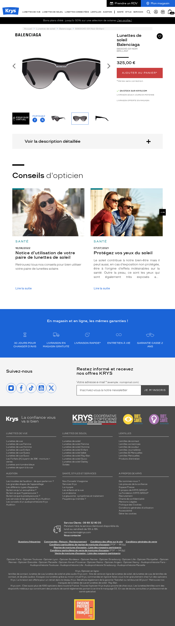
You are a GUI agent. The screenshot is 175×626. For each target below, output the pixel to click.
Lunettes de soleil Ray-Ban (76, 456)
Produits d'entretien (129, 459)
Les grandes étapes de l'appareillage (25, 484)
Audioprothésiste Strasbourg (100, 565)
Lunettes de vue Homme (19, 447)
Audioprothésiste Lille (71, 565)
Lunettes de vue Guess (18, 453)
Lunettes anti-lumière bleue (20, 464)
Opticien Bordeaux (69, 559)
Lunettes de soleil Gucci (74, 459)
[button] (170, 11)
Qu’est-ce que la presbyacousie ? (23, 496)
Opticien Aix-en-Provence (72, 562)
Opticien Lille (129, 559)
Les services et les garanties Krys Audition (28, 499)
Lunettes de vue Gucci (17, 456)
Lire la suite (23, 288)
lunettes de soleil (54, 574)
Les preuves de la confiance (133, 484)
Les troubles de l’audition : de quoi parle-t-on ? (30, 481)
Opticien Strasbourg (109, 559)
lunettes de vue (36, 574)
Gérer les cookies (128, 513)
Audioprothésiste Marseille (131, 565)
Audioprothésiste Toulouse (44, 565)
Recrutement (126, 496)
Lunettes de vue (14, 441)
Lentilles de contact (129, 441)
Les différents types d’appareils (22, 487)
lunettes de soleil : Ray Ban (103, 583)
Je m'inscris (155, 390)
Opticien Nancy (131, 562)
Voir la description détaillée (52, 141)
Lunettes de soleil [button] (52, 12)
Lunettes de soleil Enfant (75, 450)
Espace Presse (126, 487)
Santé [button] (120, 12)
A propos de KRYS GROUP (133, 490)
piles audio (71, 574)
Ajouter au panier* (139, 72)
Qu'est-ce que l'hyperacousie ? (22, 493)
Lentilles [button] (96, 12)
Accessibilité (125, 511)
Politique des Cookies (130, 505)
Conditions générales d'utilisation (136, 508)
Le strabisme (69, 493)
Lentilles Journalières (130, 450)
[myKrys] (156, 12)
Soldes (66, 464)
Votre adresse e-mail (108, 382)
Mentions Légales (128, 502)
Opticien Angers (113, 562)
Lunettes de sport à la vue (19, 467)
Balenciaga (65, 29)
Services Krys (69, 484)
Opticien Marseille (48, 562)
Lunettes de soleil (45, 29)
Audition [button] (107, 12)
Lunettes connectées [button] (77, 12)
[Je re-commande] (163, 12)
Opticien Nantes (89, 559)
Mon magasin (160, 3)
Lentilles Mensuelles (129, 456)
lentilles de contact (18, 574)
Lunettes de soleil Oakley (75, 462)
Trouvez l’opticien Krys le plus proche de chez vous (106, 586)
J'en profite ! (124, 20)
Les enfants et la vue (73, 490)
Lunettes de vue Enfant (18, 450)
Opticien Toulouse (32, 559)
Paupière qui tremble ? (74, 499)
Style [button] (128, 12)
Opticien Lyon (51, 559)
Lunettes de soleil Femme (75, 444)
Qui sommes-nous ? (129, 481)
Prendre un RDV (126, 3)
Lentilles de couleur (129, 447)
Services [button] (138, 12)
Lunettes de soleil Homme (75, 447)
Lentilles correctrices (129, 444)
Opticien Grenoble (27, 562)
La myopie (67, 487)
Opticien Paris (14, 559)
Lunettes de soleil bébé (74, 453)
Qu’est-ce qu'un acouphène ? (21, 490)
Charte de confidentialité (131, 499)
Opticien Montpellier (147, 559)
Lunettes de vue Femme (18, 444)
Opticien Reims (95, 562)
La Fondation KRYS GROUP (134, 493)
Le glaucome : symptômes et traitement (83, 496)
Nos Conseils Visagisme (75, 481)
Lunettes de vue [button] (31, 12)
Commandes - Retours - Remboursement (65, 542)
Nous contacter (72, 535)
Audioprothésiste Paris (153, 562)
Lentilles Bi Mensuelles (130, 453)
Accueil (28, 29)
